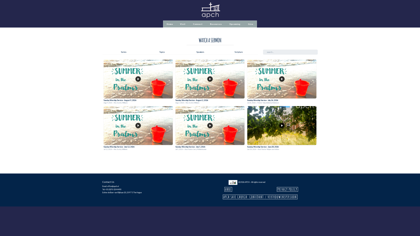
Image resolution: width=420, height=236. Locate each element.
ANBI (228, 189)
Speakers (200, 52)
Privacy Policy (287, 189)
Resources (216, 24)
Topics (162, 52)
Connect (198, 24)
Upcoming (235, 24)
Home (170, 24)
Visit (183, 24)
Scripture (239, 52)
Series (123, 52)
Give (250, 24)
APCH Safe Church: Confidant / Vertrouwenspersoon (260, 197)
